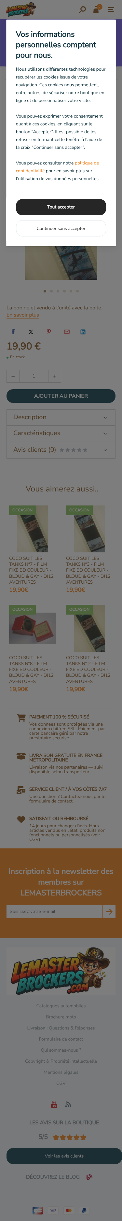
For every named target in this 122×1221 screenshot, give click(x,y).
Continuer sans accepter (60, 228)
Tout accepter (61, 207)
